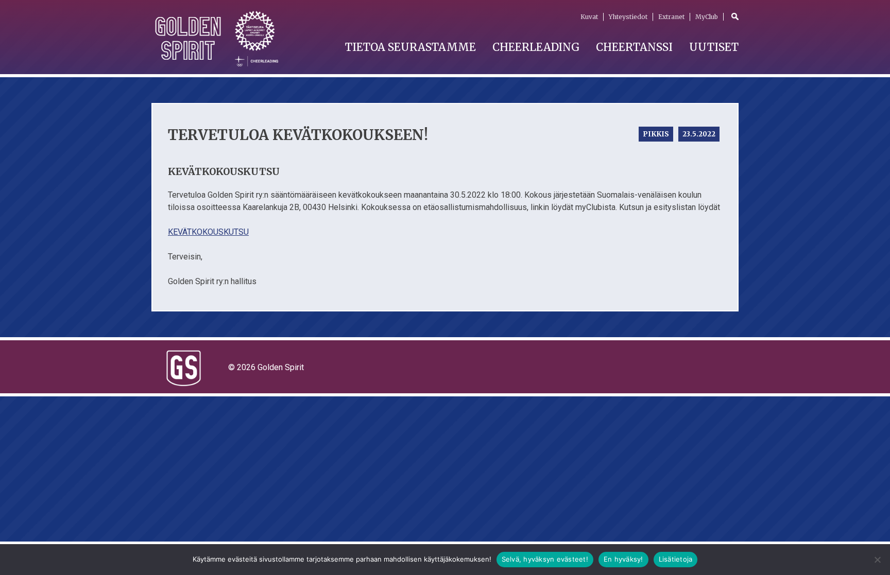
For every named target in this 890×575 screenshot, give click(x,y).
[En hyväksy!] (877, 559)
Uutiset (714, 47)
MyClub (706, 17)
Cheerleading (535, 47)
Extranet (671, 17)
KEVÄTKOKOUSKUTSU (208, 232)
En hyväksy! (623, 559)
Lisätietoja (676, 559)
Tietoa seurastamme (410, 47)
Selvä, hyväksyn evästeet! (545, 559)
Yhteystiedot (628, 17)
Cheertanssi (634, 47)
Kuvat (589, 17)
